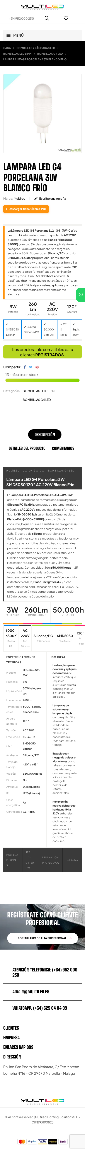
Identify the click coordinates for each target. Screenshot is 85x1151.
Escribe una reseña (50, 198)
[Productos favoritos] (66, 18)
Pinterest (37, 367)
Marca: (8, 198)
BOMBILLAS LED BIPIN (38, 391)
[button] (19, 18)
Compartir (25, 367)
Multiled (19, 198)
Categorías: (11, 391)
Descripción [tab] (45, 434)
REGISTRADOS (49, 354)
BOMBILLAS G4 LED (37, 400)
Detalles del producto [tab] (27, 448)
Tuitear (30, 367)
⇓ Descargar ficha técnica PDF (26, 209)
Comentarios (63, 448)
